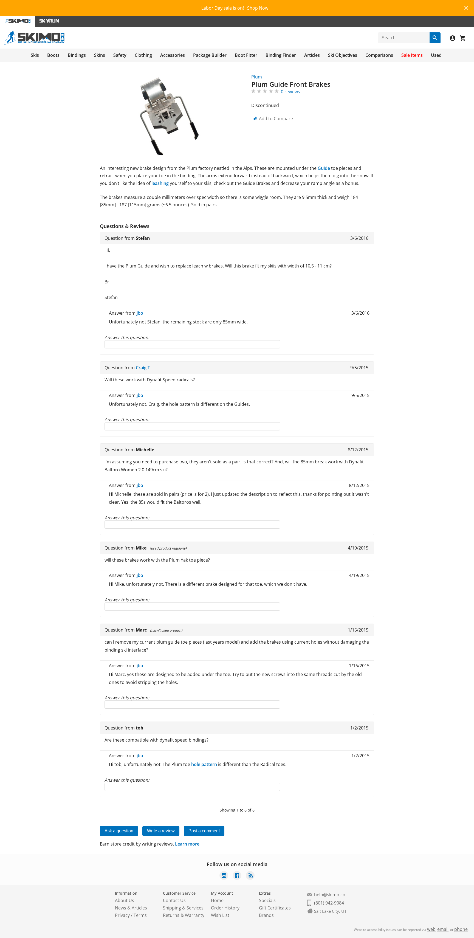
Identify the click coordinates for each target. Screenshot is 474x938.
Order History (225, 908)
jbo (140, 313)
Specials (267, 900)
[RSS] (250, 876)
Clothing (143, 55)
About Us (124, 900)
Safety (119, 55)
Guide (324, 168)
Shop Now (257, 8)
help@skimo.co (329, 895)
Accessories (172, 55)
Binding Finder (281, 55)
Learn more (187, 844)
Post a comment (204, 831)
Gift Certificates (275, 908)
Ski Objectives (342, 55)
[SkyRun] (49, 21)
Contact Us (174, 900)
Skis (35, 55)
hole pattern (204, 764)
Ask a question (119, 831)
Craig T (143, 368)
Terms (140, 915)
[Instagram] (223, 876)
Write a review (161, 831)
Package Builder (210, 55)
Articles (312, 55)
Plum (256, 77)
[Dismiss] (466, 7)
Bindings (77, 55)
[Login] (455, 38)
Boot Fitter (246, 55)
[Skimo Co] (34, 43)
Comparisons (379, 55)
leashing (160, 183)
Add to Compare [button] (276, 119)
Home (217, 900)
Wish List (220, 915)
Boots (53, 55)
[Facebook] (237, 876)
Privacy (122, 915)
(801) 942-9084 (329, 903)
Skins (99, 55)
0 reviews (290, 92)
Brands (266, 915)
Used (436, 55)
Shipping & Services (183, 908)
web (431, 929)
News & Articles (131, 908)
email (442, 929)
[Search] (435, 37)
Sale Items (412, 55)
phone (461, 929)
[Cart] (465, 38)
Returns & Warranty (183, 915)
